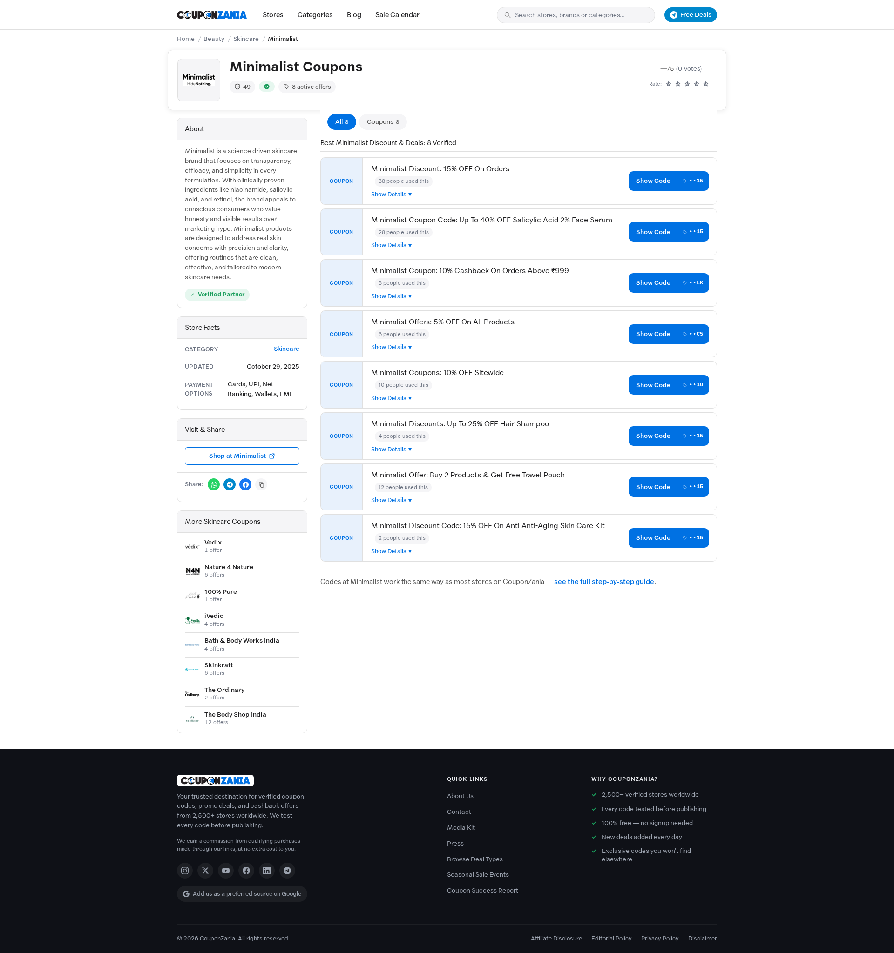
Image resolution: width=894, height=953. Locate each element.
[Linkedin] (267, 871)
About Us (460, 795)
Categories (315, 15)
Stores (273, 15)
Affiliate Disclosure (556, 938)
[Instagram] (185, 871)
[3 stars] (687, 84)
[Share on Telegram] (230, 484)
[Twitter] (205, 871)
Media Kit (461, 827)
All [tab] (341, 121)
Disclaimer (702, 938)
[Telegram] (287, 871)
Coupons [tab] (383, 121)
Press (455, 843)
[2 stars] (678, 84)
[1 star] (668, 84)
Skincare (246, 38)
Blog (354, 15)
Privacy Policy (660, 938)
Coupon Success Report (482, 890)
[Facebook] (246, 871)
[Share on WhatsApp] (214, 484)
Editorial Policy (611, 938)
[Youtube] (226, 871)
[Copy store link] (261, 484)
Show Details (388, 194)
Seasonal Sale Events (478, 874)
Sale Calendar (397, 15)
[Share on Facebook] (245, 484)
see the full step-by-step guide (604, 581)
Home (186, 38)
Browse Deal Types (475, 859)
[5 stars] (706, 84)
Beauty (213, 38)
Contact (459, 811)
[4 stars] (696, 84)
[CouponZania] (302, 780)
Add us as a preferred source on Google (247, 893)
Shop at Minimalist (237, 455)
